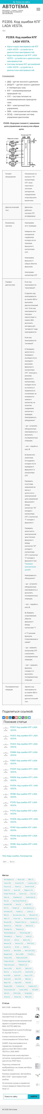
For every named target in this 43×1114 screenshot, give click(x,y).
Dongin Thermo (9, 894)
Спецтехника (9, 990)
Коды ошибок (13, 856)
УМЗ (6, 993)
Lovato (30, 911)
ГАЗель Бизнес (24, 961)
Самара (32, 986)
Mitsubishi (33, 915)
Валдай (8, 954)
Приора (8, 986)
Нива (17, 982)
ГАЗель (8, 958)
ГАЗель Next (22, 958)
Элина (7, 997)
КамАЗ (29, 972)
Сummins (20, 986)
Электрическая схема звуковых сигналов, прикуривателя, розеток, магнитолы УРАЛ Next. (17, 1058)
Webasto (7, 943)
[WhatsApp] (26, 717)
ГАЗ (31, 954)
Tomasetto (8, 936)
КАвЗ (6, 972)
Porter (17, 919)
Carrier (7, 883)
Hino (6, 901)
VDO (16, 940)
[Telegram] (29, 717)
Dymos (23, 894)
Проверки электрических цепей (30, 567)
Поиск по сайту (22, 2)
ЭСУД (28, 993)
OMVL (7, 919)
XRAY (30, 943)
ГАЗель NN (9, 961)
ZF (17, 947)
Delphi (7, 890)
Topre (19, 936)
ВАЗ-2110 (30, 950)
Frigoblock (17, 897)
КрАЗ (17, 975)
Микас (7, 982)
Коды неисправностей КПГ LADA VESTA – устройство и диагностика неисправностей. (23, 58)
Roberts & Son (20, 922)
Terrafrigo (8, 929)
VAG (7, 940)
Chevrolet (19, 883)
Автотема (15, 6)
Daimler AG (29, 887)
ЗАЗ (18, 968)
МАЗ (18, 979)
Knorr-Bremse (28, 908)
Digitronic (28, 890)
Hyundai (8, 904)
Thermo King (24, 933)
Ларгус (28, 975)
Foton (6, 897)
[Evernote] (19, 717)
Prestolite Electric (30, 919)
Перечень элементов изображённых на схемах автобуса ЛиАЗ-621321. (17, 1067)
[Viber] (23, 717)
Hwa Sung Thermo (19, 901)
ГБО (3, 31)
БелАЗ (7, 950)
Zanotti (7, 947)
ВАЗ (4, 862)
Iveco (18, 904)
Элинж (17, 997)
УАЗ (35, 990)
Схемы (23, 990)
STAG (18, 926)
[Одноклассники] (7, 717)
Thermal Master (9, 933)
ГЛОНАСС (22, 965)
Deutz (17, 890)
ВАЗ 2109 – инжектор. (11, 1007)
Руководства (26, 856)
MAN (6, 915)
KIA (6, 908)
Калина (17, 972)
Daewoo (7, 887)
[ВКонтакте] (3, 717)
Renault (7, 922)
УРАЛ (17, 993)
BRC (30, 879)
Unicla (29, 936)
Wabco (26, 940)
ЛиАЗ (7, 979)
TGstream (20, 929)
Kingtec (15, 908)
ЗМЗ (28, 968)
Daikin (18, 887)
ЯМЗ (28, 997)
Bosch (21, 879)
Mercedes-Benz (19, 915)
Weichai (19, 943)
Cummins (32, 883)
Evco (33, 894)
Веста (12, 862)
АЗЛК (26, 947)
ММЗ (28, 979)
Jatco (28, 904)
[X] (13, 717)
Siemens (7, 926)
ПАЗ (28, 982)
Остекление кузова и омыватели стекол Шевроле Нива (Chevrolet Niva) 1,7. (16, 1086)
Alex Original (9, 879)
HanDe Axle (30, 897)
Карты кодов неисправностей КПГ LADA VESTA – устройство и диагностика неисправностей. (22, 49)
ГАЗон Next (9, 965)
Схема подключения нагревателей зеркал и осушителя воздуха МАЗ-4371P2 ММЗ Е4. (17, 1023)
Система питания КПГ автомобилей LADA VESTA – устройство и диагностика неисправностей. (23, 67)
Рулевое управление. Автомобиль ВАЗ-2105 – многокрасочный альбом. (16, 1077)
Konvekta (8, 911)
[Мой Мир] (10, 717)
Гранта (8, 968)
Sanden (33, 922)
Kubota (19, 911)
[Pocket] (16, 717)
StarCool (29, 926)
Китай (7, 975)
